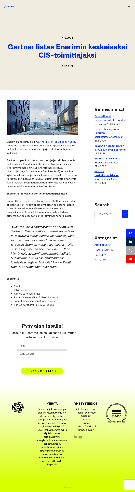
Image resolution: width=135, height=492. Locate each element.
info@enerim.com (85, 409)
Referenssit (101, 250)
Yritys (97, 260)
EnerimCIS (13, 201)
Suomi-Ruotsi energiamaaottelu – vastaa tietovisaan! (109, 120)
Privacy (86, 423)
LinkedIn (85, 420)
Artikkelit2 (100, 245)
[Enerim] (9, 7)
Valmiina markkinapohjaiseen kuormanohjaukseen (106, 175)
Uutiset (98, 255)
